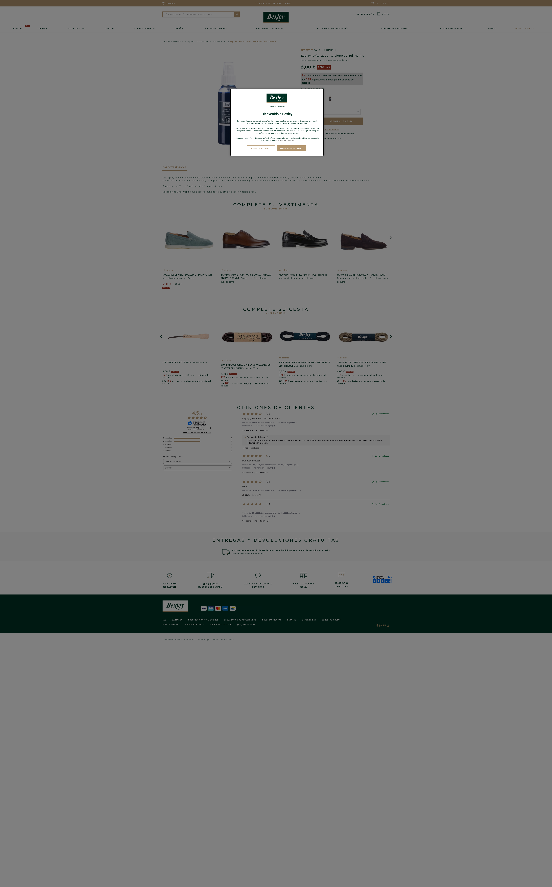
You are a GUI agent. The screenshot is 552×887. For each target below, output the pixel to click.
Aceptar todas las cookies (291, 148)
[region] (277, 122)
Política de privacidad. (286, 141)
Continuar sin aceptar (277, 107)
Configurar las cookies (261, 148)
